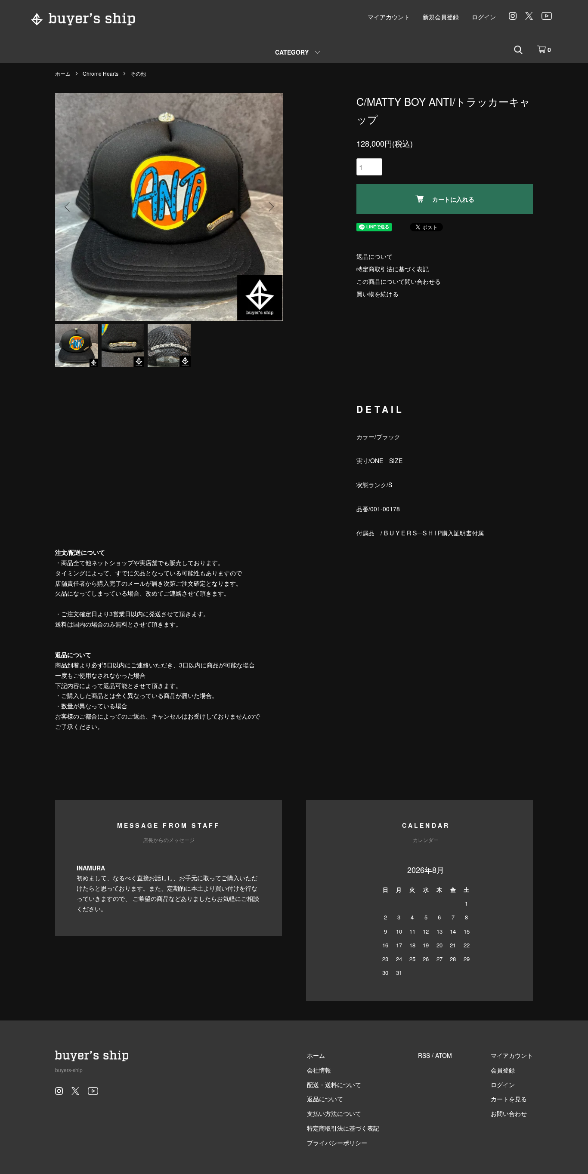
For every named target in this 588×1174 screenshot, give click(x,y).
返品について (374, 256)
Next (270, 206)
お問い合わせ (509, 1113)
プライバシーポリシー (337, 1142)
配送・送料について (334, 1084)
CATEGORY (292, 52)
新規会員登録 (441, 16)
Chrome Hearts (100, 73)
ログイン (484, 16)
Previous (68, 206)
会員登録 (503, 1070)
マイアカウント (389, 16)
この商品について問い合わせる (398, 281)
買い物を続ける (377, 293)
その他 (138, 73)
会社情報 (319, 1070)
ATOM (443, 1055)
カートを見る (509, 1098)
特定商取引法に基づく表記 (392, 268)
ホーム (63, 73)
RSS (424, 1055)
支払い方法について (334, 1113)
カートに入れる (453, 199)
